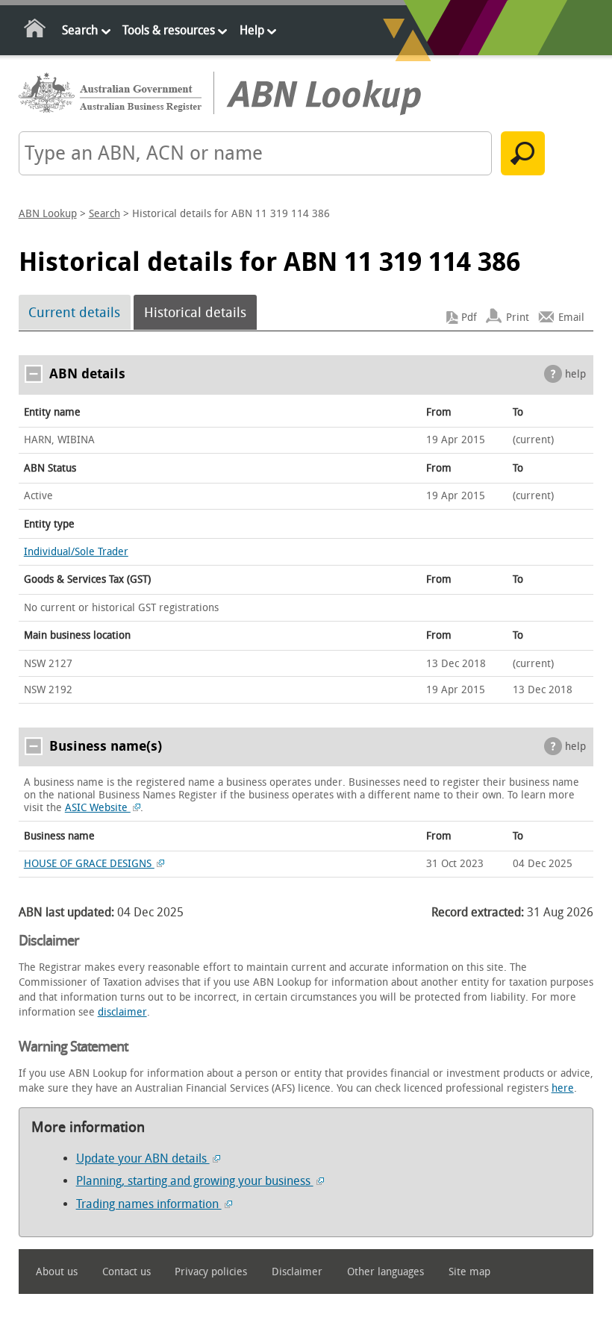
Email (571, 317)
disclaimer (122, 1012)
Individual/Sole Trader (76, 551)
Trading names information (149, 1204)
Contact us (126, 1272)
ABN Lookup (48, 213)
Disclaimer (297, 1272)
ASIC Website (98, 807)
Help (252, 30)
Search (80, 30)
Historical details (195, 312)
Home (35, 31)
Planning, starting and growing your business (194, 1181)
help (575, 374)
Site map (469, 1272)
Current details (74, 312)
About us (57, 1272)
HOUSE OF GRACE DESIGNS (89, 863)
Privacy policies (211, 1272)
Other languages (385, 1272)
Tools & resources (168, 30)
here (563, 1088)
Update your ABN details (143, 1158)
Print (517, 317)
